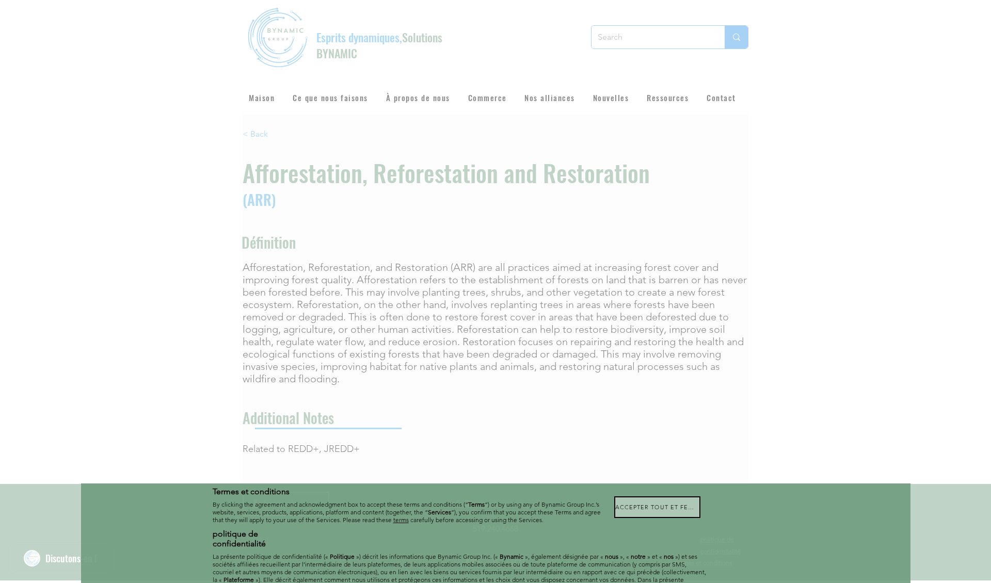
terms (401, 520)
